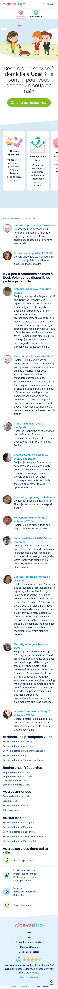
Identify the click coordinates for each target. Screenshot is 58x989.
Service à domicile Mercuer (17, 827)
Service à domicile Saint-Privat (19, 831)
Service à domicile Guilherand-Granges (24, 750)
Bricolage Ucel (10, 810)
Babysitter (18, 895)
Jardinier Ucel (10, 800)
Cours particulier (22, 880)
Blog (29, 932)
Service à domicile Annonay (18, 741)
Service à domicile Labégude (18, 822)
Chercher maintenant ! (32, 102)
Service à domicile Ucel (15, 805)
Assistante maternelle (24, 891)
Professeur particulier (24, 870)
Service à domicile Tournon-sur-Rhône (23, 760)
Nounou (17, 888)
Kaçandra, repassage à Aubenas (34, 497)
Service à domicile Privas (16, 755)
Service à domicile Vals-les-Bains (20, 841)
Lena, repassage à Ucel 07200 (33, 253)
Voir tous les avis (29, 977)
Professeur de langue (24, 873)
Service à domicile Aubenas (18, 746)
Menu (50, 4)
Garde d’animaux (22, 905)
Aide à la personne (23, 860)
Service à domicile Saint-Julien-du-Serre (24, 836)
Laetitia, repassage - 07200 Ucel (34, 225)
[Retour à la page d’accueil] (14, 4)
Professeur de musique (25, 877)
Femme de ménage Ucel (16, 796)
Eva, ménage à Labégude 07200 (34, 356)
